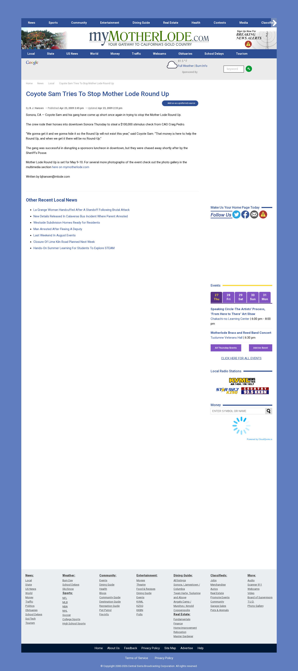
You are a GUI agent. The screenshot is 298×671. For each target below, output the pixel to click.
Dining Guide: (183, 575)
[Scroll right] (274, 22)
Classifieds (269, 22)
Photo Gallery (256, 605)
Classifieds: (218, 575)
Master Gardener (183, 636)
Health (196, 22)
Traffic (136, 53)
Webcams (159, 53)
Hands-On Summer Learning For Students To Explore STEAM (74, 248)
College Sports (71, 619)
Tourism (242, 53)
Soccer (66, 615)
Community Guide (109, 597)
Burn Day (67, 580)
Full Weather (186, 65)
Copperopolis (182, 610)
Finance (178, 623)
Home (99, 648)
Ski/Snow (68, 588)
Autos (214, 588)
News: (29, 575)
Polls (139, 614)
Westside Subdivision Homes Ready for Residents (66, 222)
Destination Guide (110, 601)
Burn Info (201, 65)
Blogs (102, 593)
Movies (140, 580)
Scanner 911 (255, 584)
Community (79, 22)
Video (251, 593)
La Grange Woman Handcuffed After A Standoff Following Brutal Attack (81, 210)
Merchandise (218, 584)
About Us (113, 648)
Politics (29, 605)
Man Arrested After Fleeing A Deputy (57, 229)
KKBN (139, 610)
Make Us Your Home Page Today (235, 207)
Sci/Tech (30, 618)
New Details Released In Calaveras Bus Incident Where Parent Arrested (80, 216)
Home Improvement (185, 627)
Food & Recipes (145, 588)
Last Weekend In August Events (54, 235)
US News (72, 53)
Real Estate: (182, 614)
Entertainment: (147, 575)
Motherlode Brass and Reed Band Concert (241, 333)
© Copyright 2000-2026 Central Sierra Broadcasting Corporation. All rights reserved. (149, 666)
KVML (139, 601)
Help (201, 648)
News (31, 22)
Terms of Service (136, 658)
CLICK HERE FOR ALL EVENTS (241, 358)
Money (115, 53)
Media (243, 22)
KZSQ (139, 605)
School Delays (214, 53)
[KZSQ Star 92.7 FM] (225, 389)
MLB (65, 602)
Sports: (67, 593)
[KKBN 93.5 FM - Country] (254, 389)
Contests (220, 22)
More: (252, 575)
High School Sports (74, 623)
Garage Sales (218, 605)
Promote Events (219, 597)
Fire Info (104, 614)
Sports (53, 22)
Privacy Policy (150, 648)
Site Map (170, 648)
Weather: (68, 575)
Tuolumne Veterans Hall (226, 337)
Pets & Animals (219, 610)
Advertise (186, 648)
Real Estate (170, 22)
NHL (65, 610)
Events (103, 580)
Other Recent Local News (51, 200)
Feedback (130, 648)
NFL (64, 598)
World (94, 53)
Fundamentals (182, 619)
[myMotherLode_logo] (149, 38)
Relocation (180, 632)
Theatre (141, 584)
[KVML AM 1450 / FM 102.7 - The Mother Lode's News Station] (242, 380)
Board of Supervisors (260, 597)
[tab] (216, 297)
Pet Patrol (105, 610)
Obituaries (185, 53)
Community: (107, 575)
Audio (251, 580)
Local (31, 53)
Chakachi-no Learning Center (230, 319)
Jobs (213, 580)
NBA (65, 606)
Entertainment (109, 22)
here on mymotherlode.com (70, 167)
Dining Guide (141, 22)
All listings (180, 580)
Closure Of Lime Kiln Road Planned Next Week (64, 242)
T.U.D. (251, 601)
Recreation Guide (109, 605)
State (50, 53)
